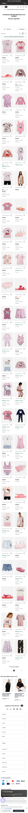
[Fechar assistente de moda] (25, 791)
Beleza (3, 736)
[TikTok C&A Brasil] (11, 709)
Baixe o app (4, 762)
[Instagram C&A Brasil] (7, 709)
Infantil (3, 723)
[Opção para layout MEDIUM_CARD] (23, 33)
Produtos (4, 753)
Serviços (4, 758)
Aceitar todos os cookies (18, 810)
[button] (18, 7)
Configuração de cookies (6, 810)
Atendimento (4, 767)
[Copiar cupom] (25, 3)
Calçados (4, 727)
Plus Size (4, 732)
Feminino (4, 714)
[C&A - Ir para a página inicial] (6, 7)
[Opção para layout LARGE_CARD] (25, 33)
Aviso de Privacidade (8, 808)
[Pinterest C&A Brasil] (14, 709)
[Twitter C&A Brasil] (17, 709)
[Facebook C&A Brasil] (20, 709)
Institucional (4, 749)
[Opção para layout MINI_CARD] (20, 33)
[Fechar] (26, 808)
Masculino (4, 718)
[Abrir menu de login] (20, 7)
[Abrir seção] (16, 714)
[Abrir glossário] (16, 743)
